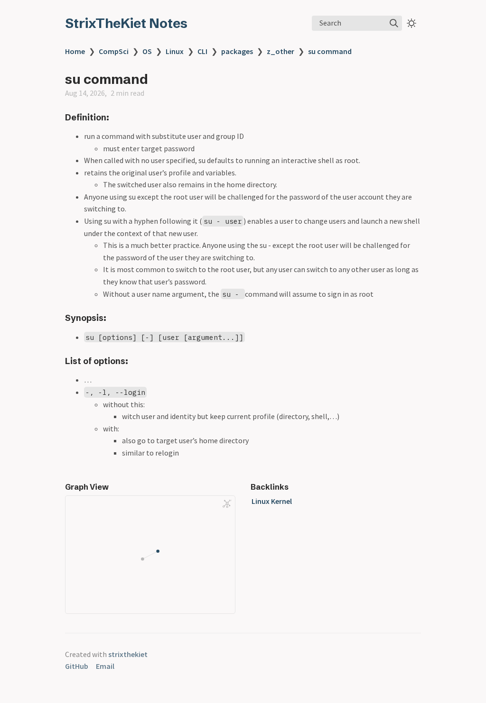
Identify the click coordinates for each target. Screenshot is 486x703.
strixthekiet (128, 654)
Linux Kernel (272, 501)
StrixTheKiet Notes (126, 23)
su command (330, 51)
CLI (202, 51)
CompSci (114, 51)
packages (237, 51)
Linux (175, 51)
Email (105, 666)
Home (75, 51)
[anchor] (118, 117)
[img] (394, 23)
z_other (280, 51)
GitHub (76, 666)
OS (147, 51)
